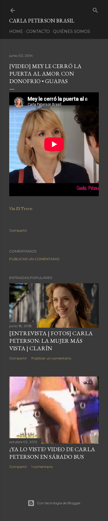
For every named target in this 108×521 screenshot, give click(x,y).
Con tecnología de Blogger (59, 503)
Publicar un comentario (34, 259)
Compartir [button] (18, 230)
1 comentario (42, 466)
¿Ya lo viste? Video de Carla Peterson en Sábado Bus (52, 452)
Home (16, 31)
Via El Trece (21, 208)
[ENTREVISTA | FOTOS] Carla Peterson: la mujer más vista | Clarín (51, 340)
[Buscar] (95, 9)
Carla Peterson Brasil (41, 20)
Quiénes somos (71, 31)
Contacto (38, 31)
